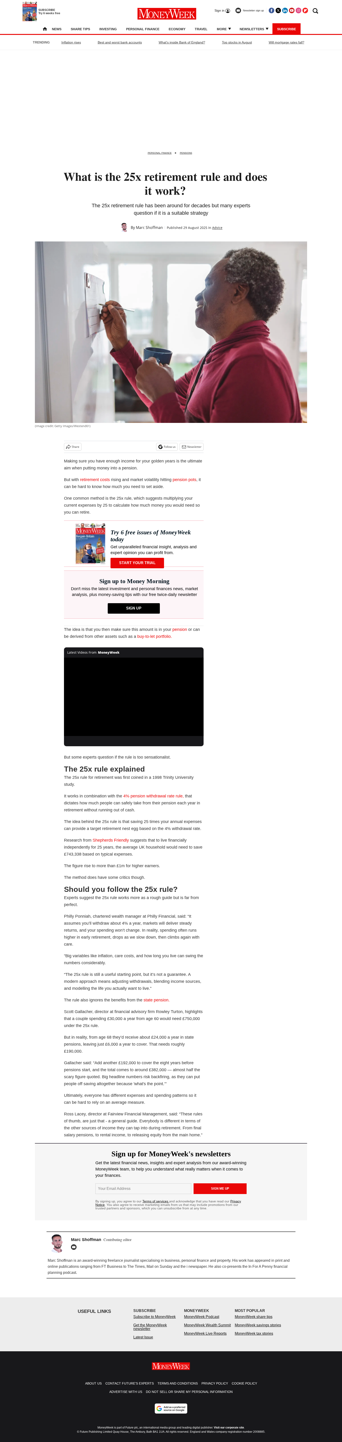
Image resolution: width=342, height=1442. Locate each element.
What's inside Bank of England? (182, 42)
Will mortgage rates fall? (286, 42)
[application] (134, 697)
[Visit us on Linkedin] (285, 10)
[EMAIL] (75, 1247)
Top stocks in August (237, 42)
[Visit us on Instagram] (298, 10)
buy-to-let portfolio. (154, 636)
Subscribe (286, 29)
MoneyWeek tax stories (254, 1338)
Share (75, 447)
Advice (217, 227)
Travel (201, 29)
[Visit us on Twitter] (278, 10)
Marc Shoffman (149, 227)
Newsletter (194, 447)
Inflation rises (71, 42)
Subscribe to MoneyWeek (154, 1321)
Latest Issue (143, 1342)
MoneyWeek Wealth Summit (207, 1330)
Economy (177, 29)
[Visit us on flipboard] (305, 10)
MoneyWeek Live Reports (205, 1338)
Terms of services (155, 1201)
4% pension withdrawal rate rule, (153, 796)
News (56, 29)
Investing (108, 29)
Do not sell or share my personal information (189, 1396)
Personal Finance (142, 29)
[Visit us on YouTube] (292, 10)
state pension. (157, 1000)
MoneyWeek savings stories (258, 1330)
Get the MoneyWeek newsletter (150, 1331)
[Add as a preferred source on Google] (171, 1413)
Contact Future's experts (129, 1388)
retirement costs (95, 479)
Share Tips (80, 29)
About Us (93, 1388)
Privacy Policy (214, 1388)
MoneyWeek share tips (253, 1321)
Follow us (170, 447)
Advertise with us (125, 1396)
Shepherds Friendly (111, 840)
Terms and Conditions (178, 1388)
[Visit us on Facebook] (271, 10)
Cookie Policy (244, 1388)
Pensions (186, 153)
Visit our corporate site (229, 1432)
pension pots (184, 479)
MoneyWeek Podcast (201, 1321)
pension (179, 629)
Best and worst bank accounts (120, 42)
